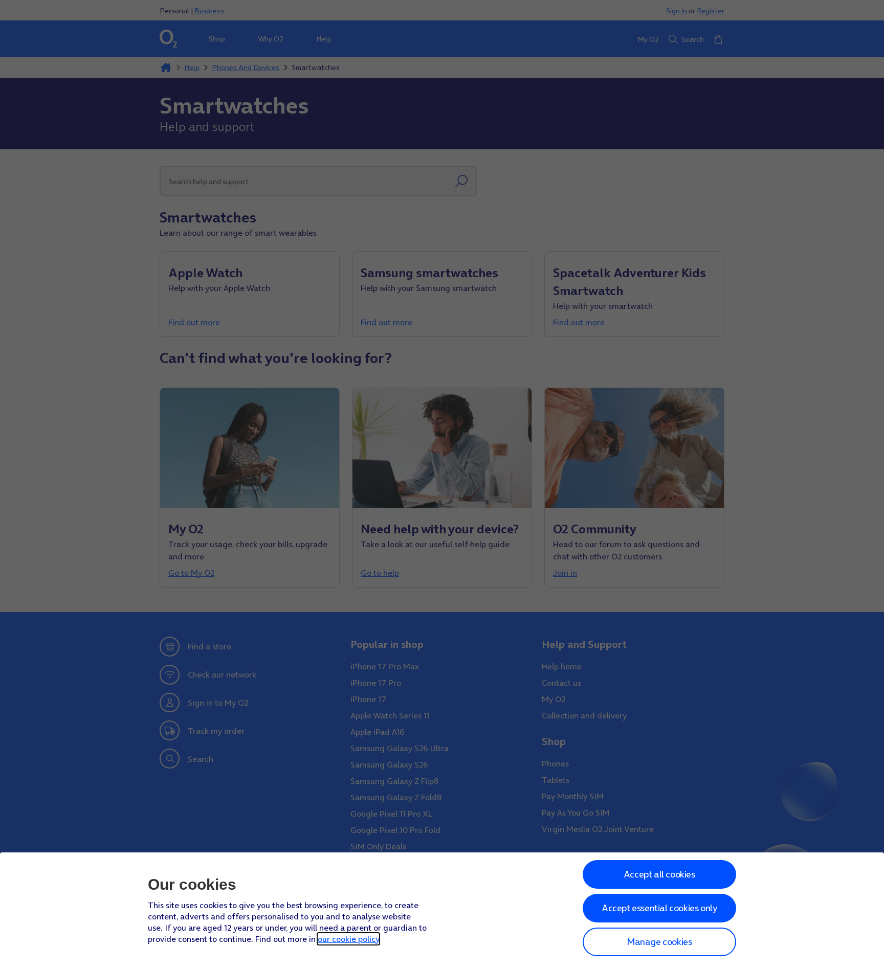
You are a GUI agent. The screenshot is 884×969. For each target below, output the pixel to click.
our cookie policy (348, 938)
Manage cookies (659, 941)
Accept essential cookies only (659, 908)
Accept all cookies (659, 874)
